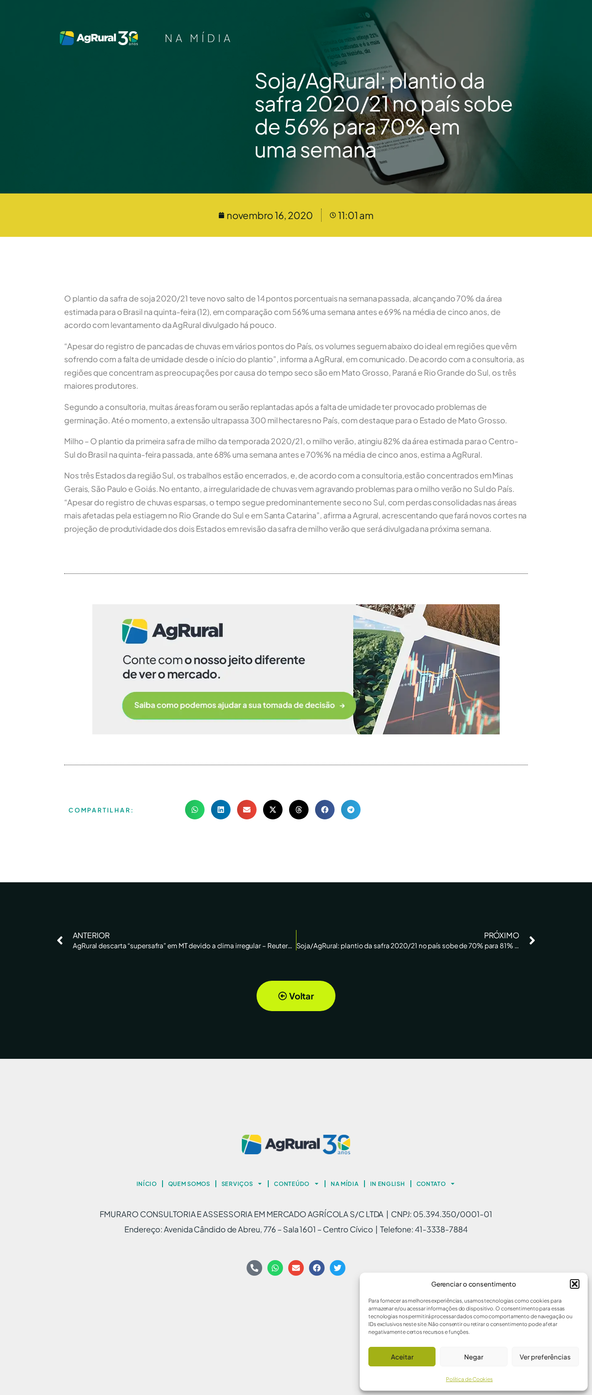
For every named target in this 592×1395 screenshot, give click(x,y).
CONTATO (431, 1183)
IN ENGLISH (387, 1183)
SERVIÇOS (237, 1183)
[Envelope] (296, 1268)
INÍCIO (147, 1183)
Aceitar (402, 1356)
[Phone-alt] (254, 1268)
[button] (574, 1284)
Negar (473, 1356)
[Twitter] (337, 1268)
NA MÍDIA (199, 37)
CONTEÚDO (291, 1183)
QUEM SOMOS (189, 1183)
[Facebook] (317, 1268)
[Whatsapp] (275, 1268)
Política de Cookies (469, 1379)
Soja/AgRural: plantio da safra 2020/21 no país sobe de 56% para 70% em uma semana (383, 114)
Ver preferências (545, 1356)
